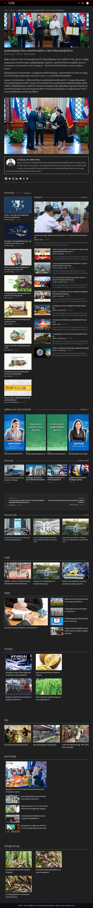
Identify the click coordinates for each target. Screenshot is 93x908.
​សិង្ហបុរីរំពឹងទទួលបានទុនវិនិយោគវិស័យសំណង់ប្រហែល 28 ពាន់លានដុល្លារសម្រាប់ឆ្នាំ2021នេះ (76, 600)
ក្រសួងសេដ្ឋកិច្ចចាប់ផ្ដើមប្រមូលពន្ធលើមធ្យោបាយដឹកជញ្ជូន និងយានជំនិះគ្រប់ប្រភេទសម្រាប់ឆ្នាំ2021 (33, 797)
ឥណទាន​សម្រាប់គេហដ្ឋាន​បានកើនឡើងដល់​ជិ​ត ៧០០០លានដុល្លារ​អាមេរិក (20, 628)
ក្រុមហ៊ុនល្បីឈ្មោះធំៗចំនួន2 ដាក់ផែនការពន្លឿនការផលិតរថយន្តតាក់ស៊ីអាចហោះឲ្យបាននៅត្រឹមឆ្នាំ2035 (18, 673)
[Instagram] (13, 178)
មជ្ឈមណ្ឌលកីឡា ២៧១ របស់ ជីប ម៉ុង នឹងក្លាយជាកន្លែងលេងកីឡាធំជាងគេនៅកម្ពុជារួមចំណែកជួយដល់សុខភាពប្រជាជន (25, 790)
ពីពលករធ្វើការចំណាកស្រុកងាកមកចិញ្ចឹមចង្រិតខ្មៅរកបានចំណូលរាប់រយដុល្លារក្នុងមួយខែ (48, 871)
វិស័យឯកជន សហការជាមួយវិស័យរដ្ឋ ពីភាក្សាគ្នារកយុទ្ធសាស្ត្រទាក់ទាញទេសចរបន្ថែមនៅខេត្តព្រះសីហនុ (74, 582)
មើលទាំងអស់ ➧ (28, 193)
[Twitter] (9, 178)
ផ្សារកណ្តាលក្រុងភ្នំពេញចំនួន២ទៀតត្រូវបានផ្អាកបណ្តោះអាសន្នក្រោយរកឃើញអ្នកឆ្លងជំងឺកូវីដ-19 (33, 817)
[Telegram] (20, 178)
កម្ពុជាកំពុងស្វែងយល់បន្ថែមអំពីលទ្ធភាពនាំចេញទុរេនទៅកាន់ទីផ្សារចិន (48, 673)
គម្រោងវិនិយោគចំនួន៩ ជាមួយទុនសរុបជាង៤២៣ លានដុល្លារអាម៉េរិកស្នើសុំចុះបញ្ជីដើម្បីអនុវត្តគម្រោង (17, 539)
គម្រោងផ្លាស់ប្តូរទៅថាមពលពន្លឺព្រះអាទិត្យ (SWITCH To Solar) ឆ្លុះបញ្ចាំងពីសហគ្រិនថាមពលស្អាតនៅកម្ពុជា (33, 827)
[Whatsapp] (23, 178)
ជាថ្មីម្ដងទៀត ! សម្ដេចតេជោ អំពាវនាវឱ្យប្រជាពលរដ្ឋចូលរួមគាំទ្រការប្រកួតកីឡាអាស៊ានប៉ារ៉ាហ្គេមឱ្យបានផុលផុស (17, 582)
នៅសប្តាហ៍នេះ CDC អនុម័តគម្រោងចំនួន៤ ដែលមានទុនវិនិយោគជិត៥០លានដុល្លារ (44, 582)
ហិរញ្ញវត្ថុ (12, 220)
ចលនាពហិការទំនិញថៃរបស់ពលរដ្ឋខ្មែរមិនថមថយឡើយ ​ (16, 745)
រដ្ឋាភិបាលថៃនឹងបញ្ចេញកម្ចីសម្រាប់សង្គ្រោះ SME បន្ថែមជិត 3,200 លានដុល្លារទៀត (75, 746)
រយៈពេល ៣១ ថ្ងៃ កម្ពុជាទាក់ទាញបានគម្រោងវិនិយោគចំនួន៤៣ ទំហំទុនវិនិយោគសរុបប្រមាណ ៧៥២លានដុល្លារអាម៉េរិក (45, 540)
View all (86, 515)
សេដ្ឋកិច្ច (11, 54)
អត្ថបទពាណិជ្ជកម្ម (60, 254)
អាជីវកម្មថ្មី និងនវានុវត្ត (14, 402)
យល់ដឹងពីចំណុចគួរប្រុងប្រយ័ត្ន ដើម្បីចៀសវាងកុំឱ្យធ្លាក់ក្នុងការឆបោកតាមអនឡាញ (76, 619)
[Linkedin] (16, 178)
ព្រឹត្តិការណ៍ (12, 10)
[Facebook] (6, 178)
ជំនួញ (5, 298)
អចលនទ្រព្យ (8, 649)
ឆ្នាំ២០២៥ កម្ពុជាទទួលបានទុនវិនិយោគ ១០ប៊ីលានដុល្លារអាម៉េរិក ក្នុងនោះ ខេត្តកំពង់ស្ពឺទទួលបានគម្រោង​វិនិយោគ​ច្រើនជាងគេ (75, 540)
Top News (55, 268)
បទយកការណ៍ (7, 220)
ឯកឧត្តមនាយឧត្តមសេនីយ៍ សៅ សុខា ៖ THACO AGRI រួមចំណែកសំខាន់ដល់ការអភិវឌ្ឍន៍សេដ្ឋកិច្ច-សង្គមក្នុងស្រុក (34, 807)
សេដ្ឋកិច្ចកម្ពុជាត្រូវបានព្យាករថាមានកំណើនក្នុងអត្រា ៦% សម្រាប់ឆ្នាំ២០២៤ (75, 610)
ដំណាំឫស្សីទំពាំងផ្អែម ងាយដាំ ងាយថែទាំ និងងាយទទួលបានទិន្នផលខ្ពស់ (18, 871)
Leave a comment (29, 54)
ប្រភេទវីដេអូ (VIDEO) (83, 461)
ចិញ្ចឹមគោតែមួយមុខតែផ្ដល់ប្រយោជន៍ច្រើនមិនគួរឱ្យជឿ (44, 745)
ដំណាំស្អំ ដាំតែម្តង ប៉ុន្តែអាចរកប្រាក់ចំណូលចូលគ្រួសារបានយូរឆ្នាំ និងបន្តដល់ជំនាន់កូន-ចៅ (48, 698)
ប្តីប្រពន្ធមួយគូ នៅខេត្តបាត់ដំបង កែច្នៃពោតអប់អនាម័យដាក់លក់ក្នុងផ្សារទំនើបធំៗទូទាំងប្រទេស (19, 698)
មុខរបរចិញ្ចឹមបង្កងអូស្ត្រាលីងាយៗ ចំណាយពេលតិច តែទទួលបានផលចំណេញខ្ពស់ (18, 895)
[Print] (27, 178)
